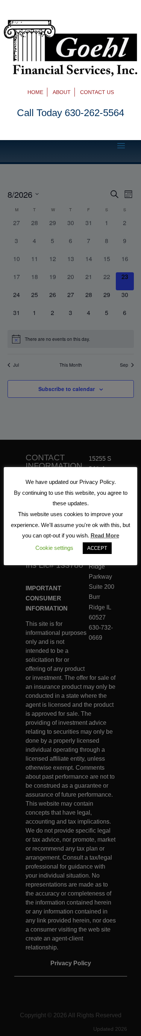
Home (35, 92)
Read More (105, 535)
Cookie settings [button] (54, 548)
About (62, 92)
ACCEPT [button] (97, 548)
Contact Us (97, 92)
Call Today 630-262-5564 (70, 112)
